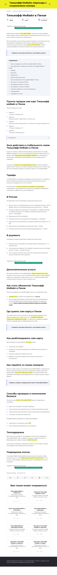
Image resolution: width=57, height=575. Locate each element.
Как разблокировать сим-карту (20, 84)
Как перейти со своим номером (20, 86)
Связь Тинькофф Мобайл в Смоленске (17, 509)
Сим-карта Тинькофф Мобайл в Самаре (40, 542)
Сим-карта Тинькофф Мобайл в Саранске (16, 542)
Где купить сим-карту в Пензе (19, 82)
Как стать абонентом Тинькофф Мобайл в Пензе (25, 79)
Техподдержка (15, 91)
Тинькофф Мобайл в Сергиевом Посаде (17, 526)
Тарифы (13, 70)
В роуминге (14, 75)
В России (13, 72)
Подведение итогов (17, 93)
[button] (28, 122)
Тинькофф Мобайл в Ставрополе (17, 492)
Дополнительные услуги (18, 77)
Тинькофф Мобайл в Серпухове (40, 509)
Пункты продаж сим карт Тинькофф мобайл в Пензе (26, 64)
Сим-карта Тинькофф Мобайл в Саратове (40, 526)
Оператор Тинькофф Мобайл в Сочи (40, 492)
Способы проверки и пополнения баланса (23, 89)
